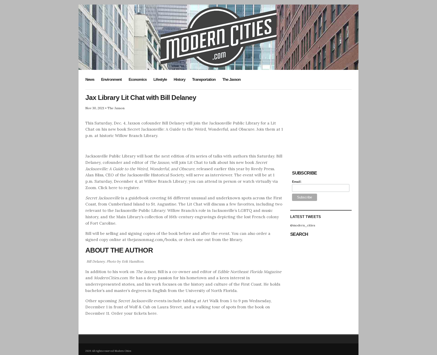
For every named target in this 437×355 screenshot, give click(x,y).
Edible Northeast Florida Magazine (249, 271)
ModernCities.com (110, 277)
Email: (297, 181)
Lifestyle (160, 79)
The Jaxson (231, 79)
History (179, 79)
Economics (138, 79)
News (89, 79)
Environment (111, 79)
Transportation (204, 79)
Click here (107, 187)
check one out (197, 239)
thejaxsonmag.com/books (152, 239)
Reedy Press (262, 168)
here (152, 313)
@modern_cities (302, 225)
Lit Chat (195, 162)
